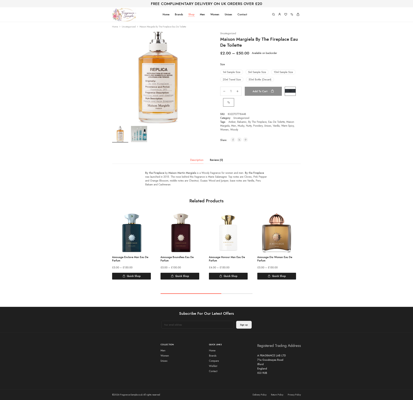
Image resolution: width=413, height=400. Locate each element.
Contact (242, 14)
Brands (179, 14)
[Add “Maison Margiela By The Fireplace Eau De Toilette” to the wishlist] (290, 91)
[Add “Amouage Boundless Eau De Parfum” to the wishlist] (194, 220)
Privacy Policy (294, 394)
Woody (234, 129)
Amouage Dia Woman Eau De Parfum (274, 258)
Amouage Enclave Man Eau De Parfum (130, 258)
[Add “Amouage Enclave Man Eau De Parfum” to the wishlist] (145, 220)
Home (166, 14)
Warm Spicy (287, 126)
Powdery (258, 126)
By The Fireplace (257, 122)
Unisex (228, 14)
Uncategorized (129, 26)
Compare (214, 361)
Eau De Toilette (276, 122)
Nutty (249, 126)
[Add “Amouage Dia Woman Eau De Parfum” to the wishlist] (290, 220)
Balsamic (242, 122)
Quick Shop (134, 276)
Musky (241, 126)
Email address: (197, 325)
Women (214, 14)
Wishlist (213, 366)
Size (222, 64)
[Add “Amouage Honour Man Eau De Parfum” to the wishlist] (242, 220)
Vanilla (276, 126)
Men (202, 14)
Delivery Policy (260, 394)
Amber (232, 122)
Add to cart (260, 91)
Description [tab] (196, 160)
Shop (191, 14)
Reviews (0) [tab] (216, 160)
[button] (231, 72)
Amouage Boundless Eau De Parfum (177, 258)
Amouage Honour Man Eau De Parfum (227, 258)
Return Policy (277, 394)
